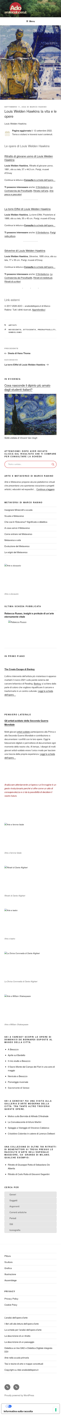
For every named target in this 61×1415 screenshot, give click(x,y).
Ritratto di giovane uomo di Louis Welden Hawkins (28, 158)
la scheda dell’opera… (39, 179)
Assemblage (10, 1280)
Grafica (8, 1268)
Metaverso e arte (12, 540)
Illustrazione (10, 1274)
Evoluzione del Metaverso (16, 546)
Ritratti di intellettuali (42, 277)
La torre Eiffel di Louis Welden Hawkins (27, 209)
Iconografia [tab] (14, 1230)
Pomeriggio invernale (18, 1081)
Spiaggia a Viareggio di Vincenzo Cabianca (28, 1127)
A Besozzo (13, 1049)
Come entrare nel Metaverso (18, 533)
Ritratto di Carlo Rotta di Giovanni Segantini (28, 1174)
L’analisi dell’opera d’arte (16, 1317)
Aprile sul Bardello (16, 1055)
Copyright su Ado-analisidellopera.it (21, 1369)
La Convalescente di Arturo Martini (24, 1121)
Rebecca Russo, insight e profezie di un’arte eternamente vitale (29, 615)
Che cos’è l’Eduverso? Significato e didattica (25, 521)
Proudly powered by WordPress (19, 1395)
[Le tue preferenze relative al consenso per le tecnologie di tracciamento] (56, 1410)
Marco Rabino (38, 107)
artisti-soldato (23, 731)
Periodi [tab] (12, 1218)
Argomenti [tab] (14, 1206)
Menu (32, 21)
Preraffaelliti (47, 329)
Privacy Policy (11, 1298)
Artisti (13, 325)
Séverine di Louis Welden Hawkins (24, 250)
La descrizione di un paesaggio (19, 1341)
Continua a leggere (45, 489)
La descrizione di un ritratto (17, 1335)
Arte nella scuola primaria (16, 1357)
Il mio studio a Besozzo (19, 1060)
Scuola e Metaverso (14, 515)
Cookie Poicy (10, 1304)
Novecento (15, 329)
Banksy (37, 683)
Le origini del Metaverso (15, 552)
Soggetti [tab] (13, 1200)
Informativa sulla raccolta (18, 1411)
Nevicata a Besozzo (17, 1076)
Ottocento (29, 329)
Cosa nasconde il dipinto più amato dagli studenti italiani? (27, 387)
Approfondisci (38, 309)
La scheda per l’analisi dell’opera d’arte (22, 1329)
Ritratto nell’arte (40, 190)
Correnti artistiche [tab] (18, 1212)
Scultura (8, 1262)
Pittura (7, 1255)
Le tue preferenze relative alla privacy (33, 1406)
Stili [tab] (11, 1224)
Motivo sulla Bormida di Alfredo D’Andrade (28, 1116)
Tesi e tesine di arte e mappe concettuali (23, 1363)
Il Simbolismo (42, 187)
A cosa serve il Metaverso (17, 527)
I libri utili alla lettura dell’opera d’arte (21, 1323)
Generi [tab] (12, 1194)
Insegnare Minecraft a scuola (18, 509)
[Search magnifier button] (53, 464)
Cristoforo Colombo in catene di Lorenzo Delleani (31, 1133)
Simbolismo (15, 332)
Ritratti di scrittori (12, 281)
